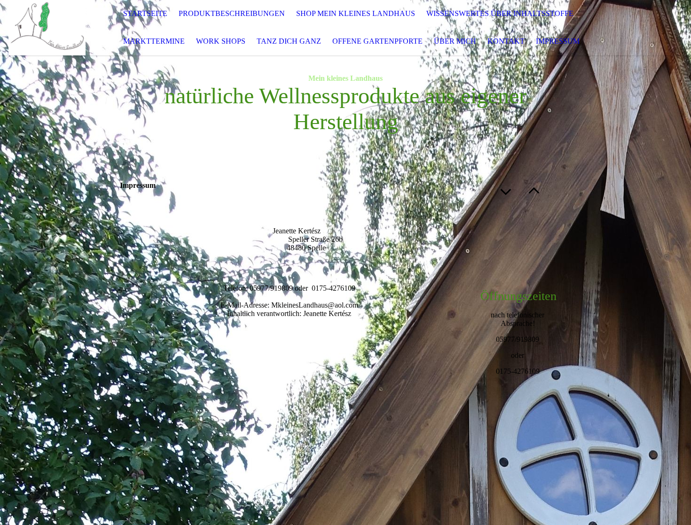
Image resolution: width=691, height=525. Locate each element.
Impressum (558, 41)
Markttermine (154, 41)
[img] (47, 27)
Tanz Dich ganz (289, 41)
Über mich (455, 41)
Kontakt (506, 41)
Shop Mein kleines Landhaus (355, 13)
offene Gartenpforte (377, 41)
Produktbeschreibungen (232, 13)
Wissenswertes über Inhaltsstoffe (499, 13)
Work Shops (220, 41)
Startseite (145, 13)
